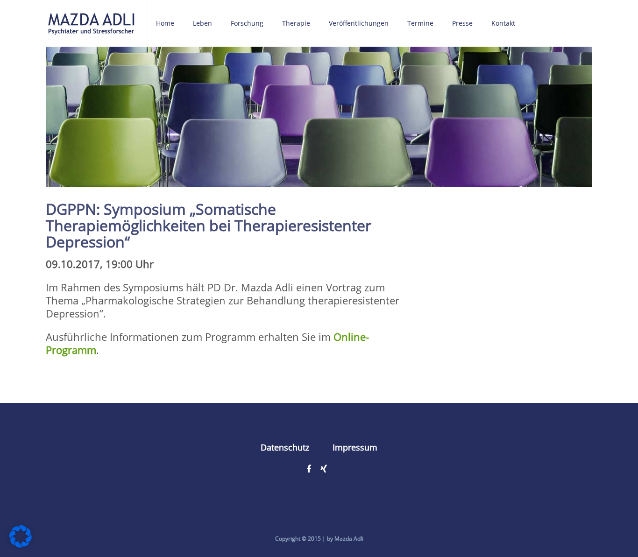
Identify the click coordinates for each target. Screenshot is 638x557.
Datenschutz (285, 447)
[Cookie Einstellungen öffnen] (20, 543)
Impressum (355, 447)
